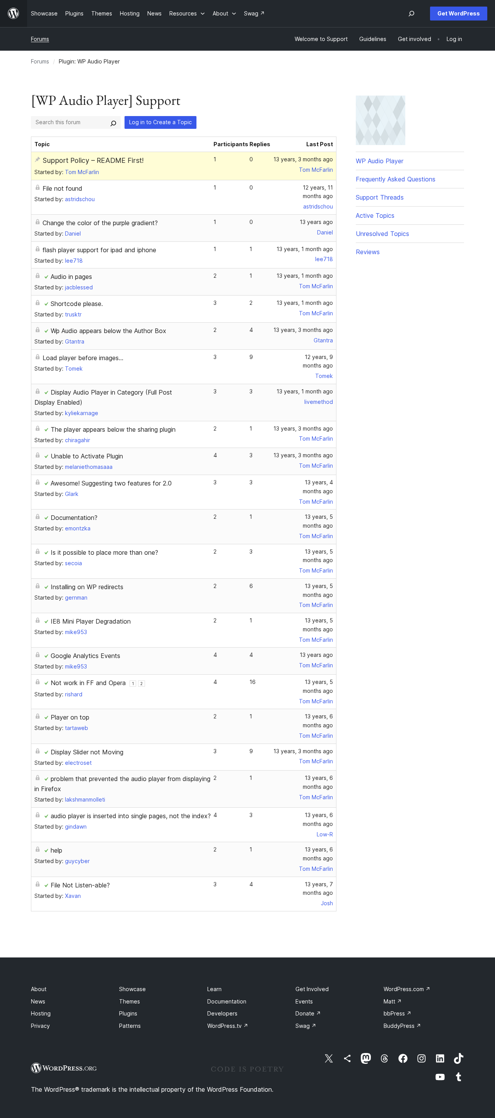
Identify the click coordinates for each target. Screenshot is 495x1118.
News (38, 1001)
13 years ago (316, 222)
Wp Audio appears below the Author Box (108, 331)
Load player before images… (83, 358)
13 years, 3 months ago (303, 159)
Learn (214, 989)
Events (304, 1001)
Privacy (40, 1025)
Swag (305, 1025)
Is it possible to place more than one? (104, 552)
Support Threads (380, 197)
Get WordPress (458, 13)
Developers (222, 1013)
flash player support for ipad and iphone (99, 250)
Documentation (226, 1001)
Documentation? (74, 517)
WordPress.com (407, 989)
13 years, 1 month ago (305, 249)
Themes (129, 1001)
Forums (40, 39)
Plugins (128, 1013)
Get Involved (312, 989)
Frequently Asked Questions (395, 179)
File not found (62, 188)
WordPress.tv (227, 1025)
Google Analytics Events (85, 656)
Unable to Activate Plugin (87, 456)
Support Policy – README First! (93, 160)
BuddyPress (402, 1025)
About (38, 989)
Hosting (41, 1013)
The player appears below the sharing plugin (113, 429)
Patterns (130, 1025)
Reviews (368, 252)
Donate (308, 1013)
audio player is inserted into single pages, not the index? (131, 816)
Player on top (70, 717)
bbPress (397, 1013)
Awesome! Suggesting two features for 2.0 (111, 483)
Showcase (132, 989)
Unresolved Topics (382, 234)
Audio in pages (71, 276)
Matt (393, 1001)
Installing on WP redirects (87, 587)
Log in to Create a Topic (160, 122)
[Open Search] (411, 13)
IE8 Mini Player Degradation (91, 621)
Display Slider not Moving (87, 752)
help (56, 850)
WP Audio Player (379, 161)
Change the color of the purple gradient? (100, 223)
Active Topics (375, 215)
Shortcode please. (77, 304)
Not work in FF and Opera (88, 683)
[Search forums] (113, 122)
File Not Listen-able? (80, 885)
